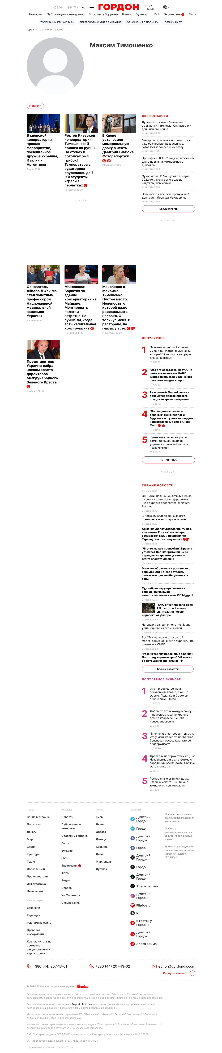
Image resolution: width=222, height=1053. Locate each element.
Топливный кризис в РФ (57, 22)
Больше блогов (168, 208)
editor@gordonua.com (176, 966)
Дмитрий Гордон (143, 819)
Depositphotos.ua (82, 1004)
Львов (100, 824)
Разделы (66, 809)
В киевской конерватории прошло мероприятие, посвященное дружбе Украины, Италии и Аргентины (42, 150)
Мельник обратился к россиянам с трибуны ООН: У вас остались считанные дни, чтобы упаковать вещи (166, 573)
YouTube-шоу (70, 895)
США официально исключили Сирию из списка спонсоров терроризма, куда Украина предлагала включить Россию (166, 501)
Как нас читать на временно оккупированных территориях (39, 947)
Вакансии (33, 907)
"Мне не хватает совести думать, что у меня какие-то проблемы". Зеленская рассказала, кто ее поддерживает (172, 739)
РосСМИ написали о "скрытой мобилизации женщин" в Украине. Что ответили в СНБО (168, 641)
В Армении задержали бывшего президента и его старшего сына (164, 517)
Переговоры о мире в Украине (100, 22)
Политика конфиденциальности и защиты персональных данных (178, 834)
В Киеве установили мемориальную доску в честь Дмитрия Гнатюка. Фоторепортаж (118, 145)
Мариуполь (104, 861)
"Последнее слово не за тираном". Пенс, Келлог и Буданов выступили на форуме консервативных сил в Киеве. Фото (171, 418)
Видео (65, 880)
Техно (31, 861)
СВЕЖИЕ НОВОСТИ (157, 485)
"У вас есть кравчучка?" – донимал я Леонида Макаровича (166, 195)
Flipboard (143, 905)
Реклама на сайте (39, 922)
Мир (30, 839)
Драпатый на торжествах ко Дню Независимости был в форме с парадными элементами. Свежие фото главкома (172, 761)
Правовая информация (35, 932)
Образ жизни (36, 869)
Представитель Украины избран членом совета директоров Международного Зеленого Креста (42, 371)
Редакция (33, 915)
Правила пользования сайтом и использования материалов (179, 818)
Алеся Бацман (147, 886)
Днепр (100, 854)
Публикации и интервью (65, 14)
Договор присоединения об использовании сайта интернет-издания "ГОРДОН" (179, 852)
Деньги (32, 832)
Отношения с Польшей (143, 22)
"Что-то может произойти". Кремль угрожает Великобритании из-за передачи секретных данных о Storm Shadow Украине (167, 554)
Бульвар (142, 14)
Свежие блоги (155, 116)
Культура (33, 854)
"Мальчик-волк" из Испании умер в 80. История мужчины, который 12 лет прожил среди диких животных (170, 352)
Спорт (31, 846)
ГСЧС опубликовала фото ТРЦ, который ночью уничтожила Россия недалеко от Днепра (167, 610)
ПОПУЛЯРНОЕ (153, 338)
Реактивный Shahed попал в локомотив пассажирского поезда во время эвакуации (169, 396)
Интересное (35, 891)
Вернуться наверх (175, 973)
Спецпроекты (70, 902)
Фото (65, 873)
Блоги (126, 14)
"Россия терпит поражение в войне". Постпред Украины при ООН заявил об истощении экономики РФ (167, 657)
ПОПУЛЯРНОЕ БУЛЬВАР (161, 679)
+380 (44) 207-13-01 (50, 966)
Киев (99, 817)
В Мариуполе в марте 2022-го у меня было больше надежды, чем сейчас (166, 179)
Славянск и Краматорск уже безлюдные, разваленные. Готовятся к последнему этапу (166, 143)
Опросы (66, 888)
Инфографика (36, 884)
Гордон (31, 29)
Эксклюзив (172, 14)
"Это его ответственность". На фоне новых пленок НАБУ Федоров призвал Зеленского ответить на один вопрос (171, 375)
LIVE (156, 14)
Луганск (101, 869)
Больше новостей (167, 668)
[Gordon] (118, 7)
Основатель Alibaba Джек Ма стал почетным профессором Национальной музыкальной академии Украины (42, 301)
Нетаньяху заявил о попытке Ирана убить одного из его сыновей (166, 626)
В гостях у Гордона (103, 14)
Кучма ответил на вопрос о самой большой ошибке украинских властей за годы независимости (169, 442)
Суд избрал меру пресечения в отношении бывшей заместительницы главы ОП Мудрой (168, 592)
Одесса (101, 832)
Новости (35, 14)
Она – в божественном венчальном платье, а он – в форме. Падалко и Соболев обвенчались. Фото (169, 694)
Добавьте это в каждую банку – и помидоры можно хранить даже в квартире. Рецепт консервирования (172, 716)
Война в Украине (38, 817)
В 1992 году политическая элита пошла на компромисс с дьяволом (168, 161)
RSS (139, 913)
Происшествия (37, 876)
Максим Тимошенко (51, 29)
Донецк (101, 839)
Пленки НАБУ (173, 22)
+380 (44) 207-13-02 (112, 966)
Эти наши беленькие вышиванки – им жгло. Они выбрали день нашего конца (166, 125)
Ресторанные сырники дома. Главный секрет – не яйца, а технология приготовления (169, 782)
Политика (34, 824)
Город (99, 809)
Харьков (102, 846)
